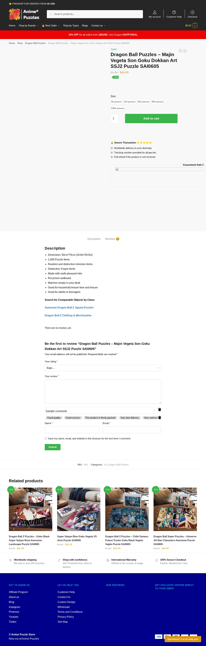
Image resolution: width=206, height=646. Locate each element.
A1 (105, 464)
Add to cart (151, 118)
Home (12, 43)
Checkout (192, 16)
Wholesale (64, 607)
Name (49, 423)
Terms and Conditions (70, 611)
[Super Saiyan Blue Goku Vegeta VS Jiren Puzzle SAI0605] (79, 509)
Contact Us (64, 597)
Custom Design (66, 602)
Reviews (110, 239)
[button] (116, 101)
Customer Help (174, 16)
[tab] (94, 236)
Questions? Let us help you (183, 639)
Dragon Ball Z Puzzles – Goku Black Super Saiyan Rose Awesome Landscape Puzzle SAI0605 (29, 540)
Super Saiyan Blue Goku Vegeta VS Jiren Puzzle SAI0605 (77, 538)
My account (155, 16)
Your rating (51, 361)
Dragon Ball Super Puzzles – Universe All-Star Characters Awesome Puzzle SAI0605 (175, 540)
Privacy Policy (66, 616)
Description (94, 239)
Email (106, 423)
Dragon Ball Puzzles (35, 43)
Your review (52, 376)
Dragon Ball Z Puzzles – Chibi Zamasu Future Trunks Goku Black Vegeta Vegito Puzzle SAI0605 (126, 540)
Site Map (63, 621)
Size (113, 96)
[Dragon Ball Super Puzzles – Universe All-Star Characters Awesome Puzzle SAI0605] (175, 509)
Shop (20, 43)
